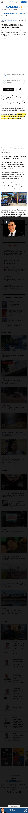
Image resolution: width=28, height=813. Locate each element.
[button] (24, 54)
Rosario (22, 9)
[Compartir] (20, 89)
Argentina (10, 9)
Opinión (17, 2)
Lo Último (4, 9)
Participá (23, 2)
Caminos (12, 2)
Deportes (6, 2)
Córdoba (16, 9)
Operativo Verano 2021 (10, 13)
